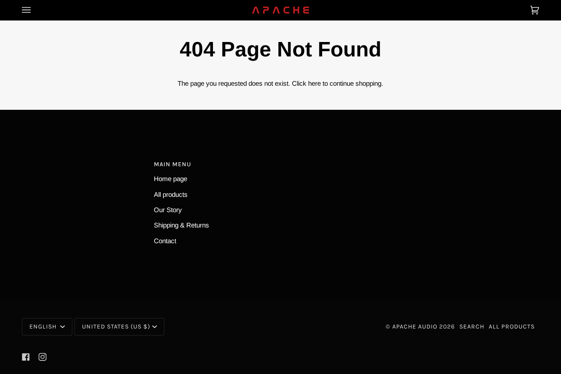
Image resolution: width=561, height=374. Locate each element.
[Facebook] (26, 357)
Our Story (168, 209)
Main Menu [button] (172, 164)
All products (171, 194)
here (314, 83)
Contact (165, 241)
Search (471, 326)
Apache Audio (414, 326)
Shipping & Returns (181, 225)
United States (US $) (116, 326)
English (43, 326)
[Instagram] (42, 357)
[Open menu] (35, 10)
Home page (170, 178)
